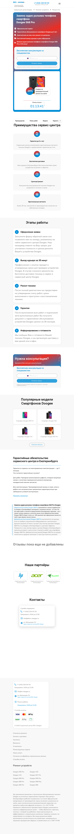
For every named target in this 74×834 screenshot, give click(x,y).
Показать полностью (20, 496)
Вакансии (16, 743)
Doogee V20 (34, 772)
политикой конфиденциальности (50, 67)
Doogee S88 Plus (35, 781)
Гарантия (56, 121)
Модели (45, 121)
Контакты (16, 740)
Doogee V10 (17, 775)
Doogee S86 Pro (18, 785)
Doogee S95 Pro (35, 778)
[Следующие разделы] (60, 120)
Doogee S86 (34, 785)
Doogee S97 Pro (35, 775)
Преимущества (19, 121)
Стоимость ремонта (20, 733)
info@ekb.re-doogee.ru (31, 618)
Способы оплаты (19, 759)
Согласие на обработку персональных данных (29, 756)
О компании (17, 746)
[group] (20, 577)
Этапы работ (34, 121)
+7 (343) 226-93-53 (41, 3)
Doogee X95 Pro (18, 772)
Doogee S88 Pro (18, 781)
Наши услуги (17, 753)
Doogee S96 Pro (18, 778)
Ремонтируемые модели (21, 749)
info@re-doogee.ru (23, 691)
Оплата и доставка (19, 736)
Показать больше (37, 444)
